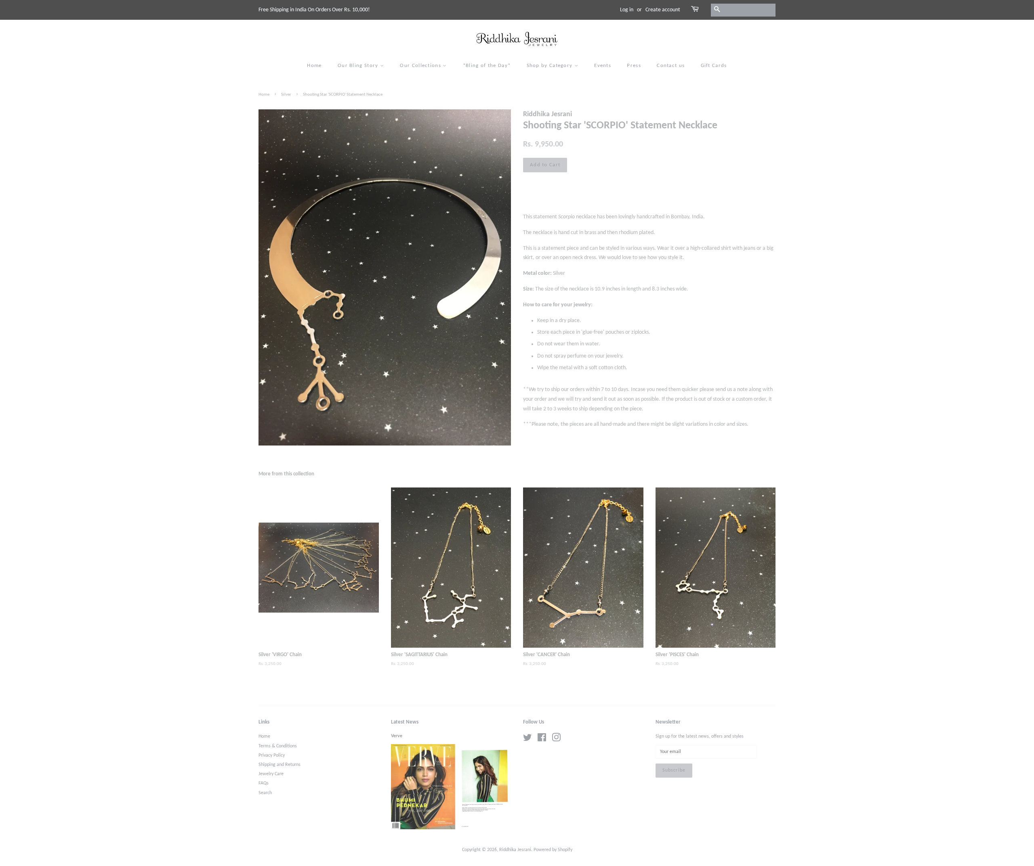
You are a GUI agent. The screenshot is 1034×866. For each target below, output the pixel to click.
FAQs (263, 783)
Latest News (404, 722)
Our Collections (421, 65)
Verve (396, 736)
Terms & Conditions (277, 746)
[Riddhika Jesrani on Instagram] (556, 739)
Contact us (671, 65)
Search (265, 793)
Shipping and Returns (279, 764)
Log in (626, 10)
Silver (286, 94)
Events (602, 65)
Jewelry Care (271, 774)
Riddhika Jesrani (515, 849)
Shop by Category (550, 65)
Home (314, 65)
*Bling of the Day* (487, 65)
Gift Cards (714, 65)
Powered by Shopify (553, 849)
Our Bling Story (359, 65)
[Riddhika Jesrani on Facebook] (541, 739)
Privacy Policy (271, 755)
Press (634, 65)
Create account (662, 10)
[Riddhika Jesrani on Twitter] (527, 739)
